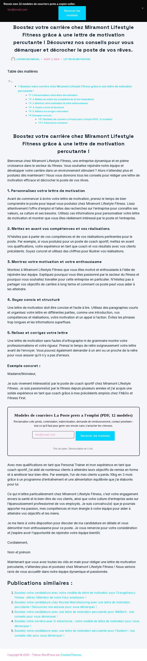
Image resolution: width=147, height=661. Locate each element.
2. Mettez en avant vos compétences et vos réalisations (63, 99)
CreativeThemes (71, 655)
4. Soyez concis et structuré (48, 107)
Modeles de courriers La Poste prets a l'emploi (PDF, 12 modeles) (77, 119)
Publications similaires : (56, 123)
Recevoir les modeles (95, 435)
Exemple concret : (42, 115)
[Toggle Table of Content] (10, 82)
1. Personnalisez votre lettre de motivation (55, 95)
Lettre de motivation (76, 59)
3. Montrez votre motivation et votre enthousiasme (60, 103)
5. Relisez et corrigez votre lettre (50, 111)
